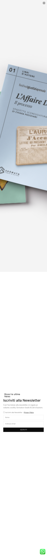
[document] (23, 278)
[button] (44, 3)
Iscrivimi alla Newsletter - (19, 412)
